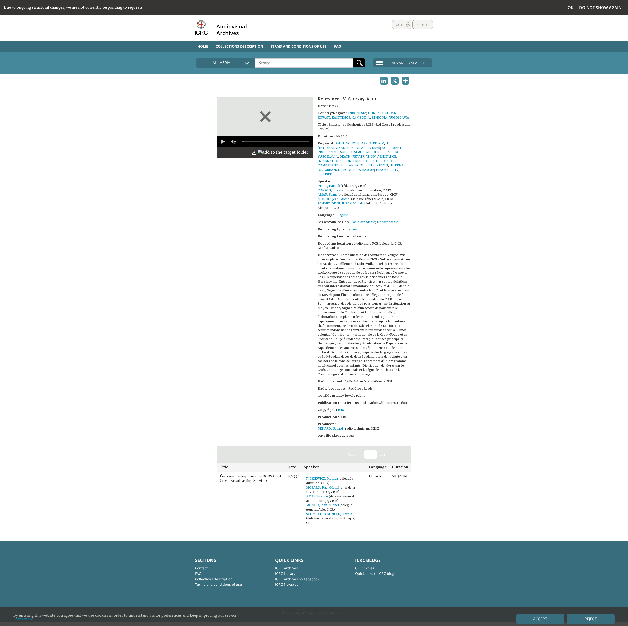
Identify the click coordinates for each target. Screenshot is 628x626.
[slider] (275, 142)
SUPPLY (346, 152)
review (352, 229)
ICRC (341, 410)
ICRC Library (285, 573)
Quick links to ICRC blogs (375, 573)
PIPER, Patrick (329, 186)
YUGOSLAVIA (399, 118)
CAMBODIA (361, 118)
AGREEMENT (391, 148)
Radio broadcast (363, 222)
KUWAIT (324, 118)
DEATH (345, 157)
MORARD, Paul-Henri (322, 488)
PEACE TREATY (387, 170)
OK (570, 7)
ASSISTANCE (386, 157)
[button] (222, 141)
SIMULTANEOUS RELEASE (373, 152)
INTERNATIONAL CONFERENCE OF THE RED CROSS (356, 161)
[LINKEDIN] (384, 81)
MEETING (343, 143)
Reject (590, 619)
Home (202, 46)
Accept (540, 619)
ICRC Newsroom (288, 584)
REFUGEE (325, 174)
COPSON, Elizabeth (332, 190)
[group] (233, 141)
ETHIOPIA (379, 118)
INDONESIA (357, 113)
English (343, 215)
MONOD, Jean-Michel (334, 199)
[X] (395, 81)
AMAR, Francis (329, 195)
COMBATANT (328, 165)
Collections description (239, 46)
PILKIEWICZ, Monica (322, 479)
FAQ (337, 46)
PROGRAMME (328, 152)
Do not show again (600, 7)
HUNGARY (376, 113)
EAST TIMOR (341, 118)
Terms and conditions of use (299, 46)
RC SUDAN (360, 143)
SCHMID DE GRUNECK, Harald (341, 203)
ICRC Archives (286, 568)
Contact (201, 568)
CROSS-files (364, 568)
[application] (265, 141)
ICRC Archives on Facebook (297, 579)
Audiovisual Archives (231, 29)
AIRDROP (376, 143)
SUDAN (390, 113)
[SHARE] (405, 81)
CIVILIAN (346, 165)
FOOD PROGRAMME (358, 170)
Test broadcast (387, 222)
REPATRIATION (364, 157)
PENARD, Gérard (330, 429)
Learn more (23, 619)
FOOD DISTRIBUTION (371, 165)
